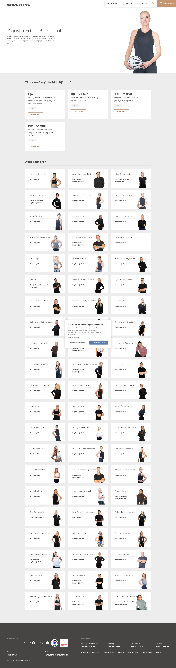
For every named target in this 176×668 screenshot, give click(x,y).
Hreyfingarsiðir (133, 652)
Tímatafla (155, 3)
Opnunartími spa (108, 652)
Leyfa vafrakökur (98, 342)
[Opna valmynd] (171, 3)
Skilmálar (121, 652)
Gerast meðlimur (142, 3)
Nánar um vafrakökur (73, 337)
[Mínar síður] (148, 3)
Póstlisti (158, 652)
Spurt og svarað (147, 652)
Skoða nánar (35, 114)
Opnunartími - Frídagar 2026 (90, 652)
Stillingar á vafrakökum (77, 342)
